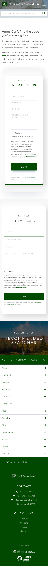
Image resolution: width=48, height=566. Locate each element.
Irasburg (6, 382)
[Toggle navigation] (44, 4)
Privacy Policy (31, 157)
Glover (5, 425)
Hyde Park (6, 375)
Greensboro (7, 432)
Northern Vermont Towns (20, 360)
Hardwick (6, 439)
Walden (5, 447)
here (4, 56)
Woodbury (7, 404)
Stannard (6, 397)
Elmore (5, 368)
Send (24, 167)
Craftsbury (7, 418)
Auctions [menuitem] (24, 523)
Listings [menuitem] (23, 519)
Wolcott (5, 454)
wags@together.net (26, 496)
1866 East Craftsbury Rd (26, 502)
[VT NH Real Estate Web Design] (24, 559)
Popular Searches (14, 462)
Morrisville (6, 389)
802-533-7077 (33, 4)
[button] (44, 13)
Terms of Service (31, 177)
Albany (5, 411)
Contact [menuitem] (24, 531)
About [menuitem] (24, 527)
